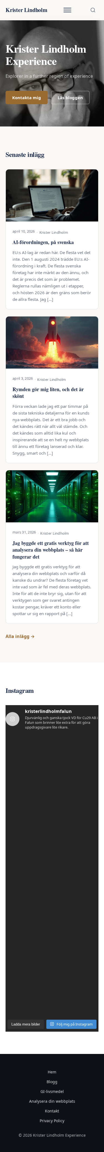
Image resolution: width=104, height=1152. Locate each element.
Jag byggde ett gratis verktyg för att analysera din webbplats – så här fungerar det (50, 549)
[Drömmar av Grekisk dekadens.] (76, 861)
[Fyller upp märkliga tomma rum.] (76, 1002)
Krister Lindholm (26, 10)
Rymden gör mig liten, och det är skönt (48, 393)
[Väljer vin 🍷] (28, 889)
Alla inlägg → (20, 636)
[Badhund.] (28, 833)
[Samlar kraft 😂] (76, 833)
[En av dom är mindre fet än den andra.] (76, 889)
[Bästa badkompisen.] (28, 918)
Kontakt (52, 1111)
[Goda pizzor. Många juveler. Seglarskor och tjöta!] (76, 946)
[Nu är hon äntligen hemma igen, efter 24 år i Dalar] (28, 1002)
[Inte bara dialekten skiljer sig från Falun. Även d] (76, 805)
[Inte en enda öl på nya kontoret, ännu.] (28, 777)
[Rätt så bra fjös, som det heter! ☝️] (76, 918)
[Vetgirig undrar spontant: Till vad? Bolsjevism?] (28, 749)
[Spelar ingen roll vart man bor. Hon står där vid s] (76, 974)
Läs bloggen (70, 97)
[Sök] (92, 10)
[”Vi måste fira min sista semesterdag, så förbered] (76, 777)
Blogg (52, 1081)
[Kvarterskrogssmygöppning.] (28, 805)
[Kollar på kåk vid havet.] (28, 861)
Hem (52, 1072)
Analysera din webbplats (52, 1101)
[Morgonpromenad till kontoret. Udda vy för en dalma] (76, 749)
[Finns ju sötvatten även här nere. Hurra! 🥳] (28, 946)
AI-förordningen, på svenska (43, 242)
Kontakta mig (26, 97)
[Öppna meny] (67, 10)
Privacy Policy (52, 1120)
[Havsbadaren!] (28, 974)
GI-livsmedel (52, 1091)
